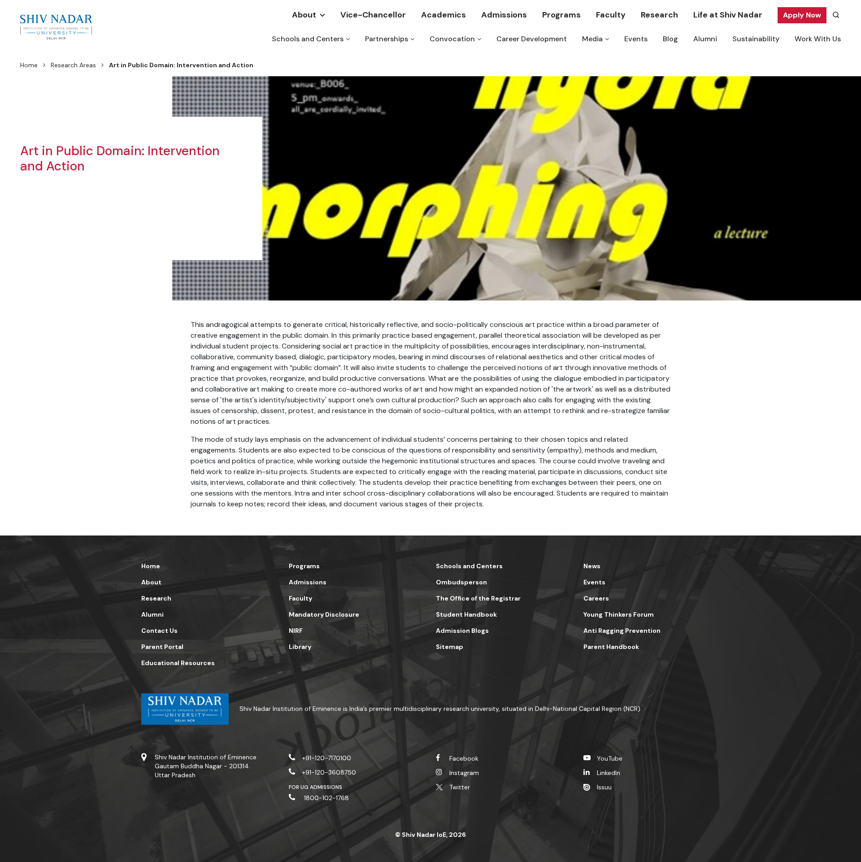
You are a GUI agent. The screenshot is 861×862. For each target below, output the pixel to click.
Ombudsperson (461, 582)
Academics (443, 14)
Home (29, 65)
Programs (561, 14)
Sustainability (755, 39)
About (304, 14)
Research (659, 14)
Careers (596, 598)
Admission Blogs (462, 631)
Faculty (611, 14)
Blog (670, 39)
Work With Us (818, 39)
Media (592, 39)
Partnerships (386, 39)
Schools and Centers (308, 39)
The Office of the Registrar (478, 598)
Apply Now (802, 15)
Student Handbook (466, 614)
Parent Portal (162, 647)
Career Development (531, 39)
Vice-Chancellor (373, 14)
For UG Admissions (316, 787)
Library (300, 647)
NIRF (296, 631)
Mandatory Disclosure (324, 614)
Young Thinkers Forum (618, 614)
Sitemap (449, 647)
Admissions (504, 14)
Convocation (452, 39)
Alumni (705, 39)
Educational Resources (178, 663)
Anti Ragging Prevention (622, 631)
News (591, 566)
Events (636, 39)
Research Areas (73, 65)
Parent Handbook (611, 647)
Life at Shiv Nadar (727, 14)
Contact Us (159, 631)
